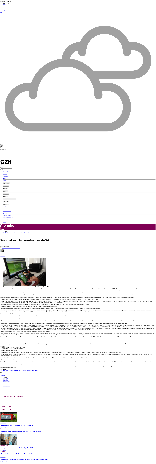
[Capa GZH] (78, 152)
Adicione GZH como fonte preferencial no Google (11, 248)
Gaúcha (4, 178)
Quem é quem (5, 213)
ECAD (4, 222)
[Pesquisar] (1, 167)
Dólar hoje (5, 233)
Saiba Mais (2, 375)
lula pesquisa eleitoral (7, 7)
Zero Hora (5, 174)
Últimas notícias (6, 171)
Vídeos (4, 180)
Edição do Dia (5, 176)
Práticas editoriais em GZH (8, 217)
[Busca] (1, 146)
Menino (4, 4)
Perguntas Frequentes (7, 219)
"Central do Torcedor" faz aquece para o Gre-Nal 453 (13, 234)
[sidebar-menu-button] (1, 144)
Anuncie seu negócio (7, 215)
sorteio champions (6, 6)
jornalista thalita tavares (7, 5)
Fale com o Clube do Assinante (9, 208)
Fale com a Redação (7, 211)
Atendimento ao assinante (8, 206)
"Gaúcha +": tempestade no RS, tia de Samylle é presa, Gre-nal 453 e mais (17, 232)
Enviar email (2, 256)
